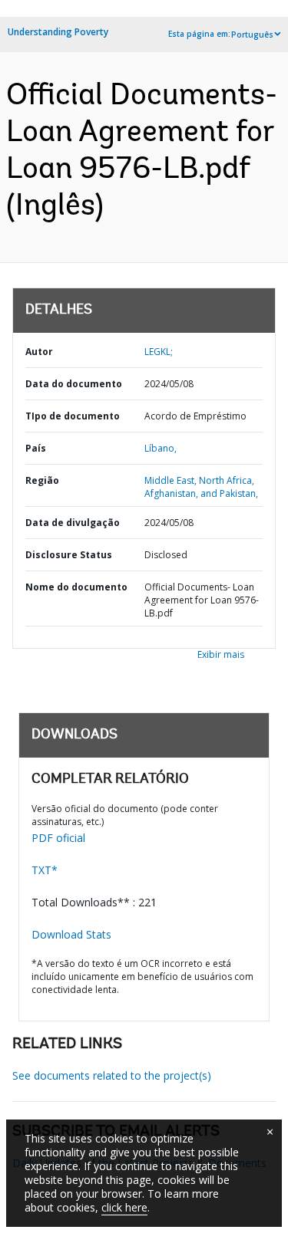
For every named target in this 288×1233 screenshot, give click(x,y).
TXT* (44, 870)
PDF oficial (58, 837)
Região (42, 480)
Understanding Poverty (58, 31)
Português (252, 34)
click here (124, 1207)
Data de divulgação (72, 522)
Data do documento (73, 383)
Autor (39, 351)
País (35, 448)
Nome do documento (76, 586)
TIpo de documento (72, 416)
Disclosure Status (68, 554)
